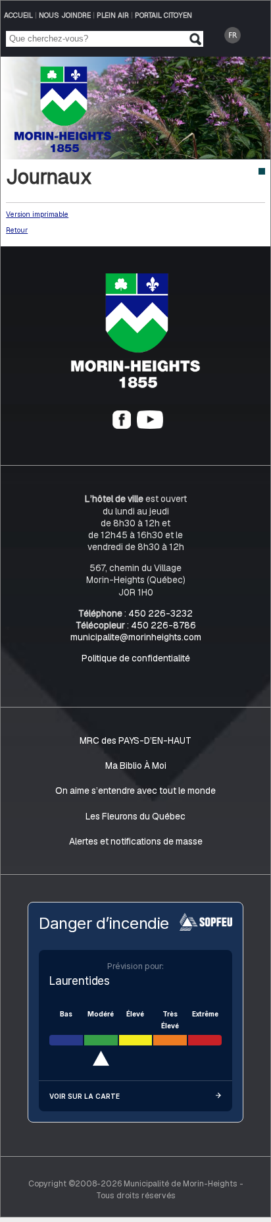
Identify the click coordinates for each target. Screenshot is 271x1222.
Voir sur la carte (84, 1096)
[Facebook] (122, 425)
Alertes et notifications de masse (136, 841)
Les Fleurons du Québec (135, 816)
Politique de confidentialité (136, 658)
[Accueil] (136, 385)
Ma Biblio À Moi (135, 765)
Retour (17, 230)
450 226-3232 (160, 613)
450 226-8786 (163, 625)
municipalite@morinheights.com (135, 637)
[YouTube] (150, 425)
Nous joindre (65, 15)
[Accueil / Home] (63, 148)
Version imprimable (37, 214)
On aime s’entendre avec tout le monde (135, 790)
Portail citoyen (163, 15)
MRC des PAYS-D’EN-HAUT (135, 740)
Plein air (113, 15)
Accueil (18, 15)
